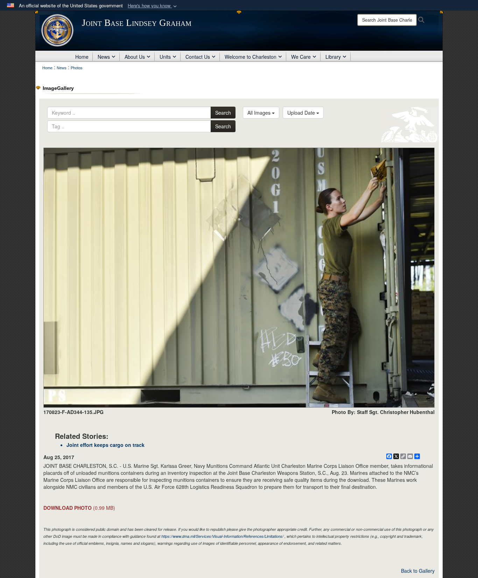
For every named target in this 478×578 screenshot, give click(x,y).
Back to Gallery (418, 570)
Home (82, 56)
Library (333, 56)
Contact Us (197, 56)
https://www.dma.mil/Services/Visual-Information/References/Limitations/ (222, 536)
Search (223, 112)
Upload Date (301, 112)
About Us (135, 56)
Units (165, 56)
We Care (301, 56)
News (104, 56)
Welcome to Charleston (250, 56)
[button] (153, 5)
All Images (259, 112)
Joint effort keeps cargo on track (105, 444)
